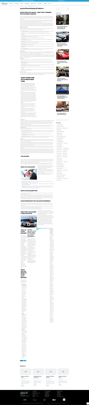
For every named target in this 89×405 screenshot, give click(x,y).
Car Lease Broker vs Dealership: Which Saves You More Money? (62, 97)
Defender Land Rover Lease (63, 377)
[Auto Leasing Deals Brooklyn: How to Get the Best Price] (62, 72)
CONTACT (49, 3)
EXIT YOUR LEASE (16, 3)
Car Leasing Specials (59, 146)
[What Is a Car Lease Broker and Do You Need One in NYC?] (62, 37)
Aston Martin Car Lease (60, 126)
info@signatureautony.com (45, 228)
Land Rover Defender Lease (25, 377)
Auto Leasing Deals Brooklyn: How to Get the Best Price (62, 79)
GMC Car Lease (65, 153)
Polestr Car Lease (59, 171)
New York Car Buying (59, 163)
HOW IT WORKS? (39, 3)
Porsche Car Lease (59, 173)
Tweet (25, 360)
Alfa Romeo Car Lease (60, 124)
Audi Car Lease (59, 128)
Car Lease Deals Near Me (60, 141)
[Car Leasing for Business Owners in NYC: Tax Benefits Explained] (62, 19)
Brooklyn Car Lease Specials (60, 131)
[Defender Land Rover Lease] (63, 371)
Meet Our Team (47, 396)
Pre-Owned (58, 395)
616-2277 (24, 393)
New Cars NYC (65, 161)
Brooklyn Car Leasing (59, 133)
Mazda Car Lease (59, 158)
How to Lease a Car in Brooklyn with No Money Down (62, 62)
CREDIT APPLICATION (33, 3)
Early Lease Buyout (47, 395)
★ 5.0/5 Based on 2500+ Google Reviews (28, 0)
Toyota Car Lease (65, 178)
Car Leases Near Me (59, 143)
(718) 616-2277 (38, 229)
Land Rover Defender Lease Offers (37, 377)
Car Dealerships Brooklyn (60, 138)
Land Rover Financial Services (50, 377)
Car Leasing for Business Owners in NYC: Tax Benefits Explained (62, 27)
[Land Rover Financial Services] (50, 371)
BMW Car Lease (59, 129)
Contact (34, 396)
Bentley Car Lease (65, 128)
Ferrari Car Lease (64, 151)
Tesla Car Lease (59, 178)
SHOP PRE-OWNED (27, 3)
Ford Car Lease (59, 153)
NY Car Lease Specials (60, 168)
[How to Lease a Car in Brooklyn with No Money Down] (62, 54)
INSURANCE (45, 3)
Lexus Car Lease (64, 156)
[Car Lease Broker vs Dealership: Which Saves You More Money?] (62, 89)
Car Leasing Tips (59, 148)
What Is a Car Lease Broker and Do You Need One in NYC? (62, 45)
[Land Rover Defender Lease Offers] (38, 371)
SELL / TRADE (21, 3)
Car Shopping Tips (65, 148)
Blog (24, 6)
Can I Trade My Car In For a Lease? (61, 136)
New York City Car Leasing (60, 166)
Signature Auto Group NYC (60, 176)
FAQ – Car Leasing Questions (60, 396)
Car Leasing (65, 143)
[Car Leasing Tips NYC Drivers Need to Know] (62, 106)
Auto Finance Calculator (35, 395)
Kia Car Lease (58, 156)
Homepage (21, 6)
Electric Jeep (58, 151)
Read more (22, 385)
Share (22, 360)
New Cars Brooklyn (59, 161)
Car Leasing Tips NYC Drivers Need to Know (61, 114)
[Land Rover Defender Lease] (25, 371)
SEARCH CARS (11, 3)
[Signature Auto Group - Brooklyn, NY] (4, 3)
